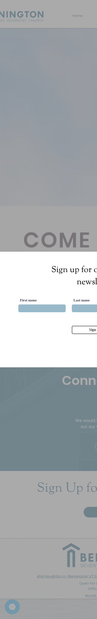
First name (28, 300)
